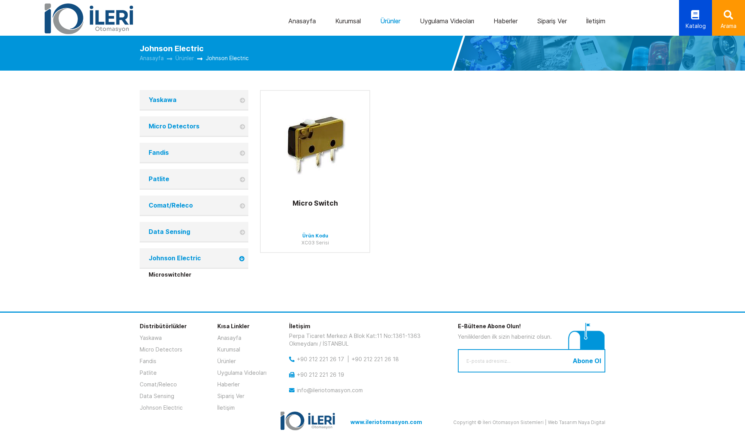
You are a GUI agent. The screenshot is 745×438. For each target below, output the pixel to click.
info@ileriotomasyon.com (330, 390)
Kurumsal (348, 21)
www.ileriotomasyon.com (386, 422)
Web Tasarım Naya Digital (576, 422)
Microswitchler (170, 274)
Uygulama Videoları (447, 21)
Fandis (159, 152)
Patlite (159, 179)
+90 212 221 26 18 (375, 359)
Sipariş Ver (552, 21)
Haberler (506, 21)
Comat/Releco (171, 205)
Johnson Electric (227, 58)
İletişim (595, 21)
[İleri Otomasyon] (89, 19)
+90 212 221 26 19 (320, 374)
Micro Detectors (174, 126)
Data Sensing (169, 231)
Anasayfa (302, 21)
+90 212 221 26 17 (320, 359)
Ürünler (390, 21)
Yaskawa (163, 100)
